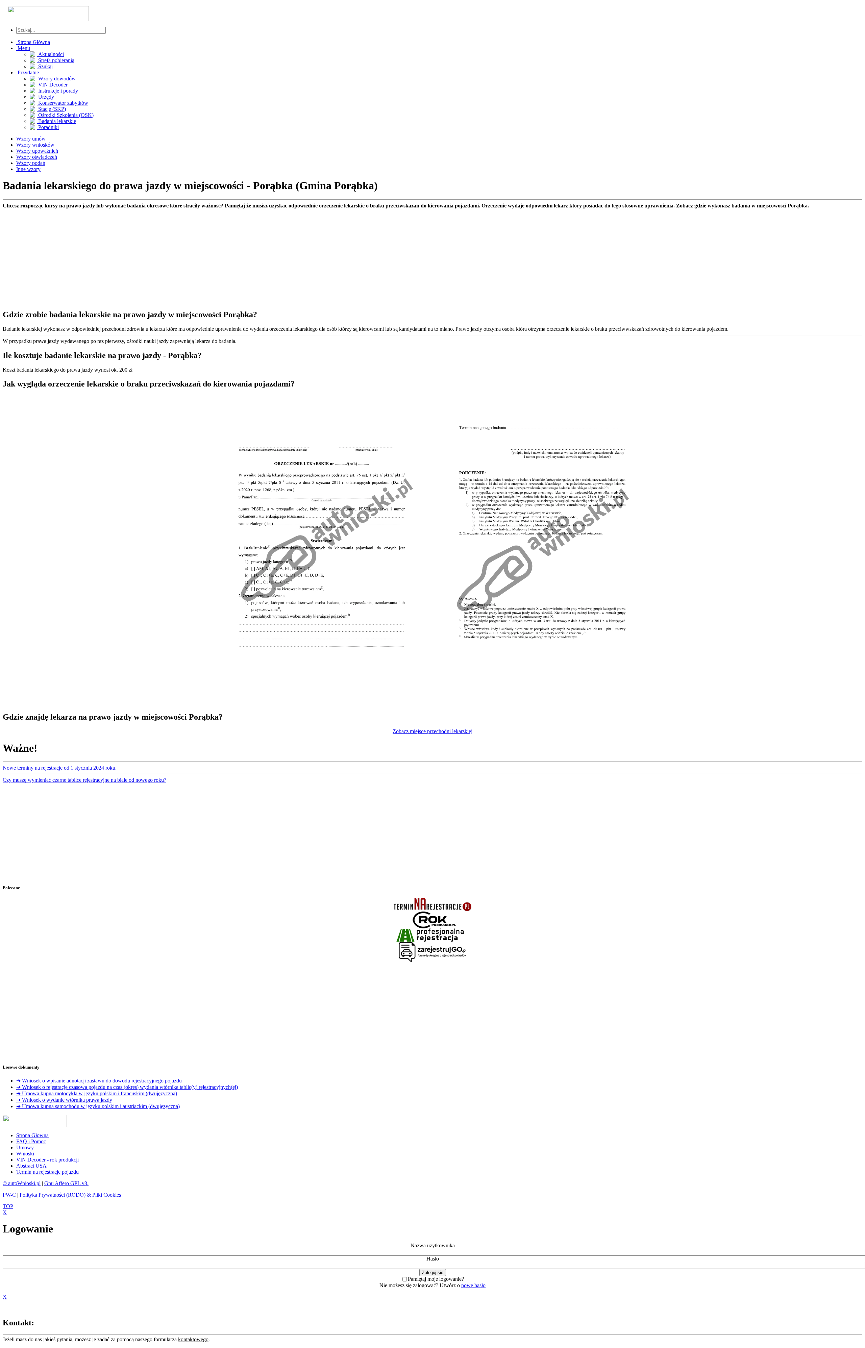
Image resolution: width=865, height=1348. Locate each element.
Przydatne (27, 72)
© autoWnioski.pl (22, 1183)
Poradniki (48, 127)
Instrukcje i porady (57, 91)
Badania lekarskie (56, 121)
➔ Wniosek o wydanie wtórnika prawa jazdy (64, 1100)
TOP (8, 1206)
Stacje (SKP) (51, 109)
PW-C (9, 1195)
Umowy (25, 1147)
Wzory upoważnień (37, 151)
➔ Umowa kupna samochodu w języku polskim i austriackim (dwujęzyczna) (98, 1106)
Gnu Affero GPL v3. (66, 1183)
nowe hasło (473, 1285)
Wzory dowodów (56, 78)
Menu (23, 48)
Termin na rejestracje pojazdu (47, 1172)
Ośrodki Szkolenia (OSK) (65, 115)
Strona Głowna (32, 1135)
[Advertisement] (205, 256)
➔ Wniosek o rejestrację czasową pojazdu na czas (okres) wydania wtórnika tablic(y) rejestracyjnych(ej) (127, 1087)
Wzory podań (30, 163)
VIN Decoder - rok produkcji (47, 1160)
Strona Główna (33, 42)
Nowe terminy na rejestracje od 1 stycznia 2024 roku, (60, 768)
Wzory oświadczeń (36, 157)
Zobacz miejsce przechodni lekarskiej (432, 731)
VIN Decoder (52, 85)
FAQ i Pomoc (31, 1141)
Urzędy (45, 97)
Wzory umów (31, 139)
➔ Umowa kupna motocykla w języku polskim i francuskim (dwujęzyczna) (96, 1093)
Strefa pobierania (55, 60)
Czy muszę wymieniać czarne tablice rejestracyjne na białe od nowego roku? (84, 780)
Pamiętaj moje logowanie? (436, 1279)
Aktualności (50, 54)
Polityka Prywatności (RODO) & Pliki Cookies (70, 1195)
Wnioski (25, 1153)
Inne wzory (28, 169)
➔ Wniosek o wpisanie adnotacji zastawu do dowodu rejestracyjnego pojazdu (99, 1080)
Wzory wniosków (35, 145)
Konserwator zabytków (62, 103)
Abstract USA (31, 1166)
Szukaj (45, 66)
